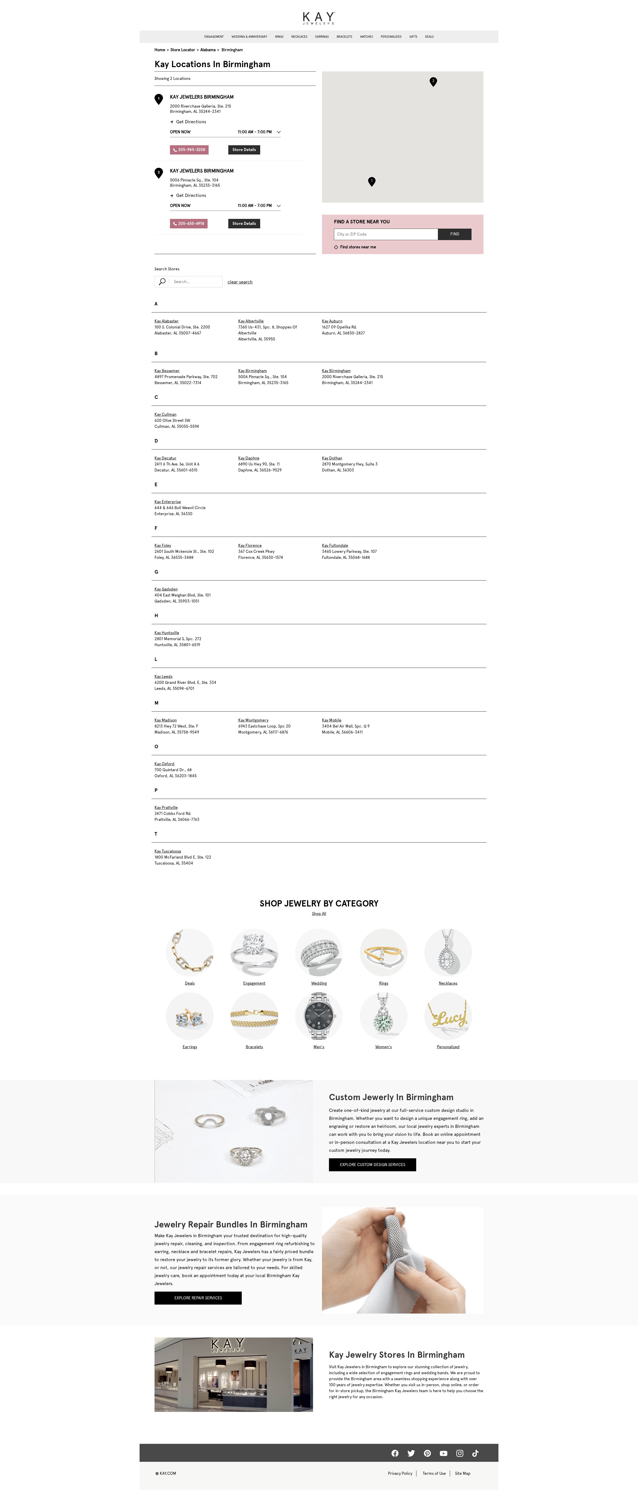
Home (160, 49)
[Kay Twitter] (411, 1453)
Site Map (463, 1473)
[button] (225, 133)
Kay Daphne (248, 458)
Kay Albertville (251, 321)
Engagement (214, 36)
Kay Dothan (332, 458)
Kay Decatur (165, 458)
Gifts (413, 36)
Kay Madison (166, 720)
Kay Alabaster (167, 321)
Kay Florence (250, 545)
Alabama (208, 49)
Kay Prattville (166, 807)
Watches (366, 36)
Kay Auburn (332, 321)
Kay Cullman (165, 414)
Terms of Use (434, 1473)
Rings (279, 36)
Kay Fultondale (335, 545)
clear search (240, 282)
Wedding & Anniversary (249, 36)
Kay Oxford (164, 763)
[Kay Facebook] (395, 1453)
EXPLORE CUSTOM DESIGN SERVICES (372, 1164)
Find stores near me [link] (357, 247)
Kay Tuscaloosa (168, 851)
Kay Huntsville (167, 632)
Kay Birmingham (252, 370)
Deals (429, 36)
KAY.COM (166, 1473)
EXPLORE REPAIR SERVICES (198, 1298)
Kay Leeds (163, 676)
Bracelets (344, 36)
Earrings (322, 36)
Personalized (391, 36)
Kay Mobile (331, 720)
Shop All (319, 913)
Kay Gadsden (166, 589)
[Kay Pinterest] (427, 1453)
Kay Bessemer (167, 370)
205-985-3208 (191, 149)
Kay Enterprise (168, 501)
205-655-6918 (191, 223)
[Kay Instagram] (459, 1453)
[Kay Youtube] (443, 1453)
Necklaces (299, 36)
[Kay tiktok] (475, 1453)
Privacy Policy (400, 1473)
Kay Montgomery (253, 720)
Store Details (244, 149)
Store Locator (182, 49)
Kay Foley (163, 545)
